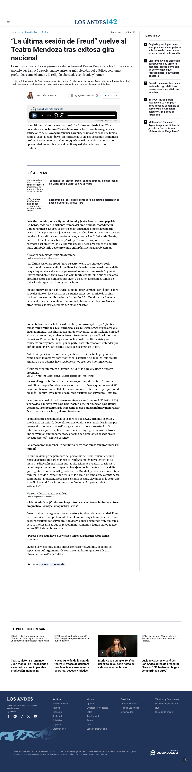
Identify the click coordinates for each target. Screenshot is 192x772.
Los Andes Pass (129, 703)
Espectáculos (31, 32)
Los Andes (15, 32)
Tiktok (21, 716)
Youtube (35, 716)
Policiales (57, 720)
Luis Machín (58, 564)
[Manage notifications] (185, 759)
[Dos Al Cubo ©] (164, 755)
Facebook (8, 716)
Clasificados (127, 712)
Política (56, 707)
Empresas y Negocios (97, 707)
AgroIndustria (93, 716)
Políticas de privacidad (166, 703)
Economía (57, 712)
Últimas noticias (60, 703)
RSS (157, 707)
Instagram (15, 716)
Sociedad (57, 716)
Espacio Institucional (97, 728)
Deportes (56, 724)
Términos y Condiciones (167, 699)
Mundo (90, 699)
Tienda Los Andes (130, 707)
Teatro (44, 564)
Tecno (90, 720)
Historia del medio (164, 712)
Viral (89, 724)
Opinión (90, 703)
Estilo (89, 712)
